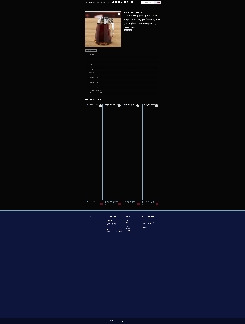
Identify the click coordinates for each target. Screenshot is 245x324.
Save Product (128, 30)
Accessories (130, 32)
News (94, 2)
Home (86, 2)
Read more (89, 204)
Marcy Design (135, 321)
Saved (157, 2)
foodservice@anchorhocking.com (114, 231)
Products (90, 2)
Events (98, 2)
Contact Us (108, 2)
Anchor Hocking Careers (147, 230)
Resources (103, 2)
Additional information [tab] (91, 50)
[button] (119, 13)
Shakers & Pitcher (136, 32)
